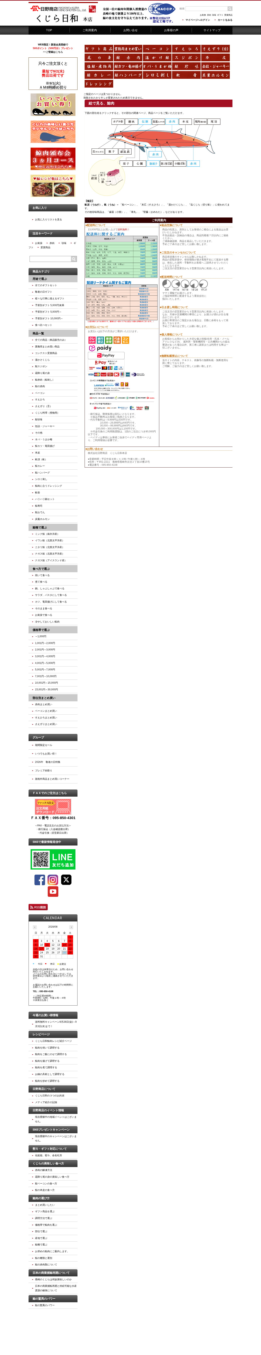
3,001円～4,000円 (45, 656)
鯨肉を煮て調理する (46, 1067)
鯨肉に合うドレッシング (48, 485)
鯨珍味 (38, 419)
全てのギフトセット (46, 285)
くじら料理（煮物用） (47, 412)
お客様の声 (171, 30)
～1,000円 (40, 636)
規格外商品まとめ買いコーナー (52, 778)
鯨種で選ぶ (41, 1244)
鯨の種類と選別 (43, 1258)
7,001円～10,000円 (45, 676)
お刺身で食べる (43, 615)
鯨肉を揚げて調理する (47, 1061)
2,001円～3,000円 (45, 649)
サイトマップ (212, 30)
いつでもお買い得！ (46, 753)
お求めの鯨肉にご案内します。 (52, 1251)
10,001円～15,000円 (46, 682)
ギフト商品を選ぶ (45, 1211)
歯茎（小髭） (116, 212)
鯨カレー (40, 465)
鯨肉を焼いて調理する (47, 1047)
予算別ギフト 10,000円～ (49, 318)
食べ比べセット (43, 325)
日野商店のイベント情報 (48, 1110)
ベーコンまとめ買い (46, 710)
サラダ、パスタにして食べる (51, 595)
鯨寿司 (38, 505)
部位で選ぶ (41, 1231)
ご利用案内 (90, 30)
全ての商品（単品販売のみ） (51, 339)
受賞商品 (228, 15)
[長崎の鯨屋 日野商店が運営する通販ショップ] (63, 23)
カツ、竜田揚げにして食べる (51, 601)
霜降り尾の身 (42, 373)
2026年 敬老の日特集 (47, 762)
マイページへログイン (198, 20)
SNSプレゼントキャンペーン (51, 1129)
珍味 (214, 15)
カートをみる (225, 20)
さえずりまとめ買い (46, 724)
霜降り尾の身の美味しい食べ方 (52, 1176)
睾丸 (133, 212)
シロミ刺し (41, 479)
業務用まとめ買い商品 (47, 346)
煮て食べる (41, 581)
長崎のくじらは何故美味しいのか (53, 1279)
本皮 (37, 452)
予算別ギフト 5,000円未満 (49, 305)
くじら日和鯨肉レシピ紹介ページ (53, 1041)
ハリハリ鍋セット (45, 499)
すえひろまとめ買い (46, 717)
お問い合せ (130, 30)
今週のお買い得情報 (45, 1015)
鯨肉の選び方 (41, 1198)
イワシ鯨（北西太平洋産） (49, 540)
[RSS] (38, 908)
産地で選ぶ (41, 1238)
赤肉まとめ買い (43, 704)
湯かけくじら (175, 204)
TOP (49, 30)
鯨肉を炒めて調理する (47, 1080)
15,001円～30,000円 (46, 689)
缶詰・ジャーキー (45, 426)
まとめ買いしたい (45, 1204)
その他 (38, 432)
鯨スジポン (41, 366)
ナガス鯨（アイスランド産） (51, 560)
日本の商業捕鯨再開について (51, 1272)
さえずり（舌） (43, 406)
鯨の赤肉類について (46, 1264)
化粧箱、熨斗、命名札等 (48, 1155)
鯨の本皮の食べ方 (45, 1190)
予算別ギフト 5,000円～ (48, 311)
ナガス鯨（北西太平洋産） (49, 553)
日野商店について (44, 1088)
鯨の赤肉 (40, 386)
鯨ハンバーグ (42, 472)
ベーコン (40, 393)
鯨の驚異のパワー (44, 1298)
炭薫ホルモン (42, 519)
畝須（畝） (41, 459)
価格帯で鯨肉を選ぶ (46, 1224)
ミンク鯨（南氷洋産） (47, 534)
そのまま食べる (43, 608)
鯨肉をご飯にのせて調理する (51, 1054)
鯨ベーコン (128, 204)
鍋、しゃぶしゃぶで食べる (49, 588)
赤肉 (209, 15)
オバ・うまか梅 (43, 439)
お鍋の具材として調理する (49, 1074)
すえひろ (40, 399)
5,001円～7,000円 (45, 669)
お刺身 (203, 15)
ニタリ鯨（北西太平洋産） (49, 547)
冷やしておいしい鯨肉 (47, 621)
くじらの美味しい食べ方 (48, 1163)
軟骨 (37, 492)
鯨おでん (40, 512)
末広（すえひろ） (151, 204)
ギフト (220, 15)
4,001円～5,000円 (45, 663)
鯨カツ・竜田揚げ (45, 446)
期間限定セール (43, 745)
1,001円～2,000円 (45, 643)
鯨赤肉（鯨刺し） (45, 379)
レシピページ (41, 1034)
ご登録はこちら (54, 52)
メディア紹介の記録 (46, 1102)
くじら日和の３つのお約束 (49, 1095)
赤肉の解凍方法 (43, 1170)
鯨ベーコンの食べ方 (46, 1183)
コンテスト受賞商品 (46, 353)
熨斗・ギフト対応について (50, 1148)
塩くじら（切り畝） (201, 204)
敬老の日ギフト (43, 291)
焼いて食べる (42, 575)
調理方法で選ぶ (43, 1218)
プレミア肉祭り (43, 770)
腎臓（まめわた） (153, 212)
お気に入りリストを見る (48, 219)
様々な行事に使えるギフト (49, 298)
